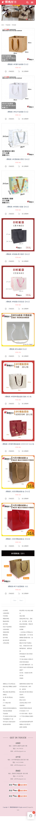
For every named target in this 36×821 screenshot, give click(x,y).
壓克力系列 (22, 700)
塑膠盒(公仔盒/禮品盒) (9, 684)
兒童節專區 (6, 629)
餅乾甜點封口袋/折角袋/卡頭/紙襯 (26, 655)
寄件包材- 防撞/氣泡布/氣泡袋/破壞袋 (9, 723)
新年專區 (5, 624)
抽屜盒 (5, 694)
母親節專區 (6, 632)
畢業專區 (5, 635)
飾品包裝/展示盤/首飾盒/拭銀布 (26, 693)
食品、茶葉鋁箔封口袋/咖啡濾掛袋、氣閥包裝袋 (25, 648)
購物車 (33, 813)
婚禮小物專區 (23, 727)
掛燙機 (21, 629)
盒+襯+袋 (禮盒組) (8, 697)
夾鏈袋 (21, 678)
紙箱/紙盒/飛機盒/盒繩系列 (10, 688)
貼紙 (4, 705)
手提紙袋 (8, 25)
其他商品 (21, 697)
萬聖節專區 (6, 618)
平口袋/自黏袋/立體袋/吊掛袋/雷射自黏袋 (26, 661)
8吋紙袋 (14, 25)
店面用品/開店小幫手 (25, 702)
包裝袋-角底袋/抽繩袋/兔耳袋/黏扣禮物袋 (10, 709)
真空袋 (21, 675)
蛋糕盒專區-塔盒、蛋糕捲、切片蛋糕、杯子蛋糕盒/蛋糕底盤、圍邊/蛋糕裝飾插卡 (26, 622)
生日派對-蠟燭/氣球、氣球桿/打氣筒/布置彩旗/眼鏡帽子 (26, 667)
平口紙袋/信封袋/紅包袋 (9, 716)
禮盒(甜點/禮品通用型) (9, 692)
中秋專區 (5, 616)
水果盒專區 (6, 643)
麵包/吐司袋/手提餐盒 (25, 643)
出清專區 (5, 610)
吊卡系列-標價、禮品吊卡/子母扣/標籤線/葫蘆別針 (26, 716)
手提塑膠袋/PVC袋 (8, 719)
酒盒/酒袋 (22, 616)
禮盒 (4, 700)
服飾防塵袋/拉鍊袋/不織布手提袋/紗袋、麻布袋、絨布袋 (26, 686)
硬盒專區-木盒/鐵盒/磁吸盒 (26, 612)
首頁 (2, 25)
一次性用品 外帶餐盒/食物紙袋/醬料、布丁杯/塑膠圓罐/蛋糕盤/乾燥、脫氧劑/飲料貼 (26, 636)
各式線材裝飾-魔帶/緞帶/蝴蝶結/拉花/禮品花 (26, 723)
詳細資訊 (11, 71)
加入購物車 (25, 71)
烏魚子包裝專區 (7, 626)
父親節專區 (6, 613)
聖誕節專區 (6, 621)
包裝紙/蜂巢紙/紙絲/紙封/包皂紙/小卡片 (25, 709)
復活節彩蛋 (6, 640)
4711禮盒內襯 (7, 702)
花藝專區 (21, 705)
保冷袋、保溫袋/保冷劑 (25, 672)
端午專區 (5, 637)
